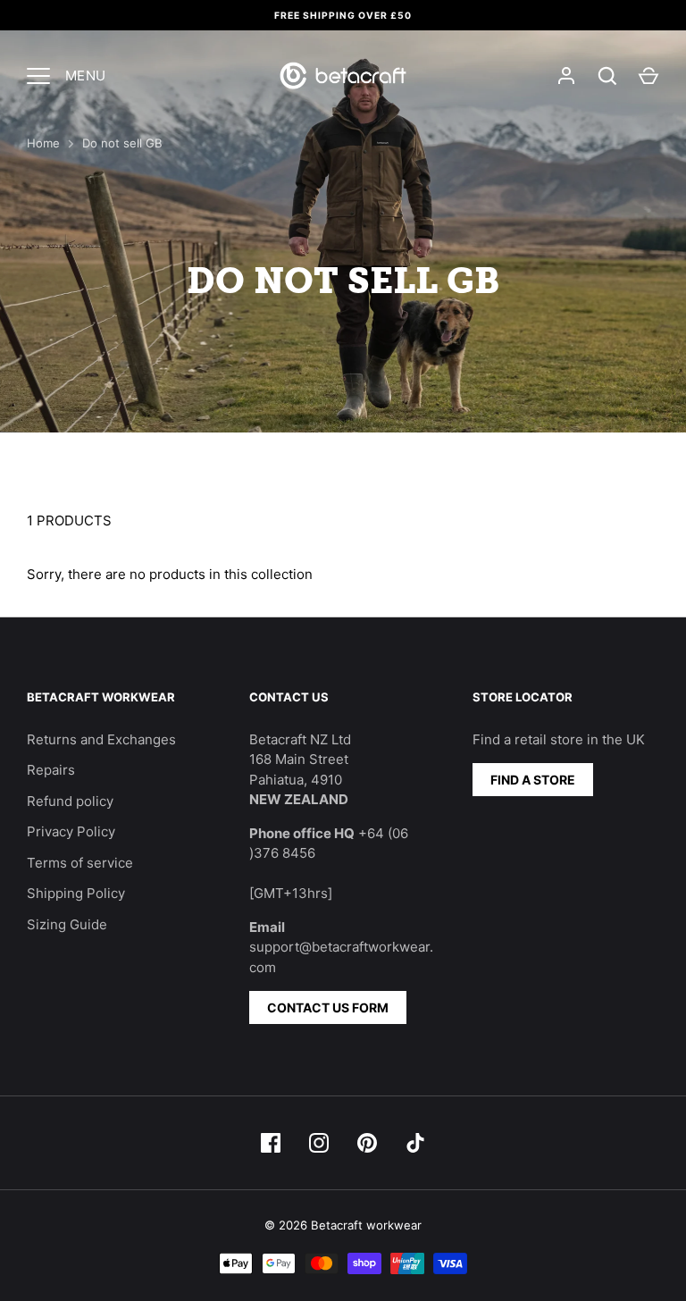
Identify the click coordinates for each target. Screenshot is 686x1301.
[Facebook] (270, 1143)
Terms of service (80, 862)
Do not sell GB (122, 143)
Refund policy (70, 801)
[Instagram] (319, 1143)
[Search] (607, 76)
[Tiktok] (415, 1143)
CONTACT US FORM (328, 1007)
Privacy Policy (71, 831)
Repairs (51, 769)
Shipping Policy (76, 893)
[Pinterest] (367, 1143)
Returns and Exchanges (101, 739)
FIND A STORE (532, 779)
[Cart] (648, 76)
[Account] (566, 76)
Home (43, 143)
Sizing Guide (67, 924)
